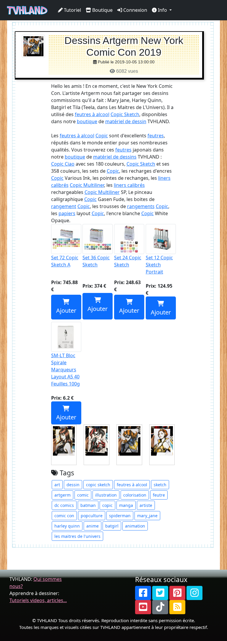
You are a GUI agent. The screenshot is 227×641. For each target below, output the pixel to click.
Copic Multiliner (87, 185)
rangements (141, 206)
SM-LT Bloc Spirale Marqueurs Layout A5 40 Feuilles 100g (65, 369)
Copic (101, 135)
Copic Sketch (125, 114)
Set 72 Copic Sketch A (64, 261)
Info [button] (162, 10)
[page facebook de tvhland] (143, 593)
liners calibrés (129, 185)
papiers (67, 213)
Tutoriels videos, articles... (38, 600)
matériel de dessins (115, 157)
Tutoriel (72, 10)
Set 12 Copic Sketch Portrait (159, 264)
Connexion (134, 10)
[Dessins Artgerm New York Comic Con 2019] (33, 45)
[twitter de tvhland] (160, 593)
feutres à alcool (92, 114)
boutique (87, 121)
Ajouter (66, 310)
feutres (155, 135)
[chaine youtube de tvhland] (143, 607)
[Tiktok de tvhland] (160, 607)
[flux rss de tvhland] (177, 607)
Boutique (102, 10)
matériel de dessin (125, 121)
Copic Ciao (62, 164)
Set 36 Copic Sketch (96, 261)
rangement (63, 206)
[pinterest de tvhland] (177, 593)
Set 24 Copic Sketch (127, 261)
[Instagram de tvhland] (194, 593)
